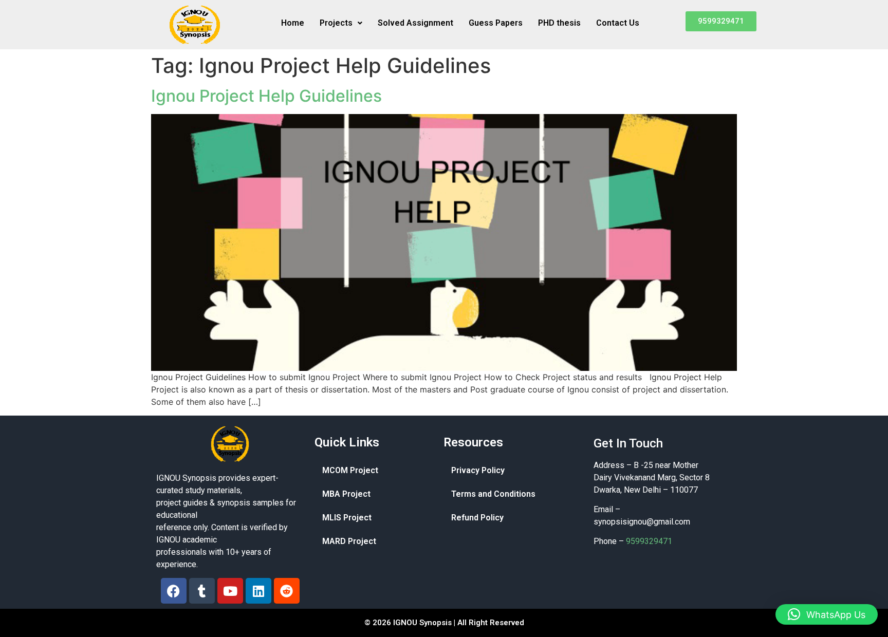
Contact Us (617, 23)
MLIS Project (347, 517)
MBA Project (346, 494)
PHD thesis (559, 23)
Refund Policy (477, 517)
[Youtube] (230, 591)
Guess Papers (496, 23)
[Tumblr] (202, 591)
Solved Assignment (415, 23)
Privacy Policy (478, 470)
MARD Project (349, 541)
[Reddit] (287, 591)
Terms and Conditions (493, 494)
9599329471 (649, 541)
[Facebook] (174, 591)
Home (292, 23)
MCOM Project (350, 470)
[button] (341, 23)
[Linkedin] (258, 591)
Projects (336, 23)
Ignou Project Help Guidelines (266, 96)
